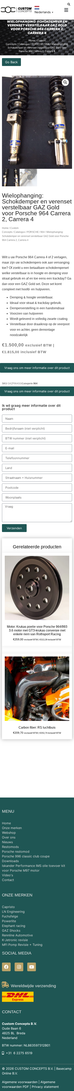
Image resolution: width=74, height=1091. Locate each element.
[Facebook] (6, 967)
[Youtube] (31, 967)
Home (32, 40)
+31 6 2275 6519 (19, 1053)
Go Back (11, 62)
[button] (66, 10)
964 (42, 232)
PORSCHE (33, 232)
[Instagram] (19, 967)
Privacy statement (45, 1087)
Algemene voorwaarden (19, 1082)
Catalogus (19, 232)
